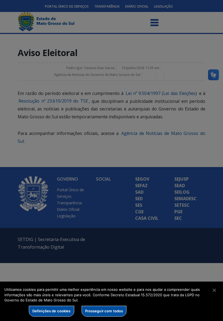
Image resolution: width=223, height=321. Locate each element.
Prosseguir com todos (104, 311)
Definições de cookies (51, 311)
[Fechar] (214, 290)
